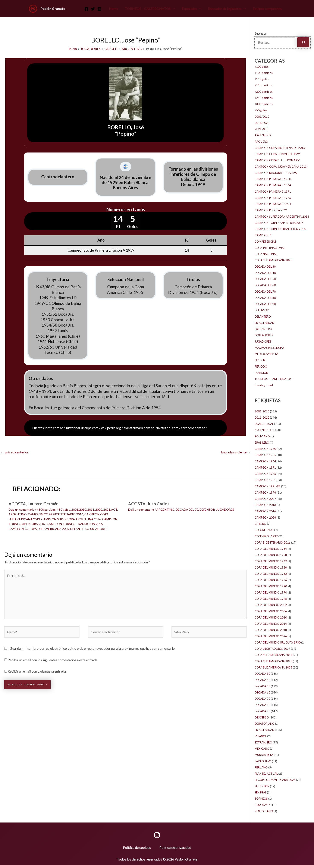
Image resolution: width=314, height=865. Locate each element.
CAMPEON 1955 (265, 455)
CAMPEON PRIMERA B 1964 (273, 185)
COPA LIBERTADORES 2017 (272, 648)
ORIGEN (260, 360)
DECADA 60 (262, 692)
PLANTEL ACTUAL (266, 773)
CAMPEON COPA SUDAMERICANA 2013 (281, 166)
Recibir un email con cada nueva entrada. (37, 671)
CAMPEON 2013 (265, 505)
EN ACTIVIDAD (264, 322)
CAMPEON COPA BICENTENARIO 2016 (55, 514)
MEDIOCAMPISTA (266, 354)
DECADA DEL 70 (187, 509)
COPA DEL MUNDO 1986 (271, 580)
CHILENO (260, 523)
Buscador (260, 33)
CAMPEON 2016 (265, 511)
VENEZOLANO (264, 811)
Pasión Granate (53, 8)
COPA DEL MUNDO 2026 (271, 636)
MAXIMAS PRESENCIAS (269, 347)
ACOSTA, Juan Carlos (148, 503)
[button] (173, 8)
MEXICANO (262, 748)
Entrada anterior (14, 452)
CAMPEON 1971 (265, 467)
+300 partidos (46, 509)
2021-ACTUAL (264, 423)
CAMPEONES (18, 529)
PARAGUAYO (263, 761)
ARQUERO (261, 141)
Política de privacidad (175, 847)
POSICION (261, 372)
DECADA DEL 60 (265, 285)
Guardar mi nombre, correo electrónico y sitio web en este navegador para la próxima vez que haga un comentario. (92, 648)
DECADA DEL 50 (265, 279)
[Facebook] (86, 9)
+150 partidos (264, 85)
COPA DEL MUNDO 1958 (271, 555)
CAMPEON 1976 (265, 473)
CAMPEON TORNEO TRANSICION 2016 (75, 524)
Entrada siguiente (236, 452)
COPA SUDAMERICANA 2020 (273, 661)
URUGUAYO (262, 804)
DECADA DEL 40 (265, 272)
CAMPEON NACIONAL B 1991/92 (276, 172)
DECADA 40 (262, 680)
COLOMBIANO (264, 530)
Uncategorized (264, 385)
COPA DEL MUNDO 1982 (271, 573)
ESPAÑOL (261, 736)
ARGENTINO (18, 514)
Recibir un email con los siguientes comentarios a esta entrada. (53, 660)
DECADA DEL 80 (265, 297)
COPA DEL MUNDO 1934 (271, 548)
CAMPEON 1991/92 (267, 486)
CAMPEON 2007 (265, 498)
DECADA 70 (262, 698)
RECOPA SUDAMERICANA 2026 (275, 779)
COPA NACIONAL (266, 254)
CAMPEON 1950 (265, 448)
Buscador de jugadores (225, 8)
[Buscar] (303, 42)
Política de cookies (137, 847)
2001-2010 (262, 411)
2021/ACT (110, 509)
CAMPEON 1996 (265, 492)
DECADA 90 (262, 711)
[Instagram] (99, 9)
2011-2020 (262, 417)
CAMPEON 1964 (265, 461)
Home (113, 8)
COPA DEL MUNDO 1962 (271, 561)
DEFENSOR (207, 509)
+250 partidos (264, 98)
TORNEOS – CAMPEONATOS (148, 8)
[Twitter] (93, 9)
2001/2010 (78, 509)
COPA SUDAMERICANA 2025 (48, 529)
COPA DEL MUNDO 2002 (271, 605)
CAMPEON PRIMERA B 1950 (273, 179)
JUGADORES (98, 529)
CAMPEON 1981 (265, 480)
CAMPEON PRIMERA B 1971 (273, 191)
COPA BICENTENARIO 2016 (273, 542)
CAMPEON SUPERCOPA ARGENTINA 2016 (71, 519)
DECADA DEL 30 (265, 266)
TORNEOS (261, 798)
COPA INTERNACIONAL (270, 247)
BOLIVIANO (262, 436)
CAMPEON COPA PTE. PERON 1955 (278, 160)
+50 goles (63, 509)
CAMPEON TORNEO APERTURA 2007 (279, 222)
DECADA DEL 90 (265, 304)
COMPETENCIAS (265, 241)
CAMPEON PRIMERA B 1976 (273, 197)
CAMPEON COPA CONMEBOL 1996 (278, 154)
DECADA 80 (262, 705)
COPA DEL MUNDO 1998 (271, 598)
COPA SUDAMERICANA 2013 (273, 655)
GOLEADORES (264, 335)
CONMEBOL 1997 (266, 536)
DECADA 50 (262, 686)
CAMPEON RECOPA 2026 (271, 210)
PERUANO (261, 767)
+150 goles (262, 79)
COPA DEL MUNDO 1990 (271, 586)
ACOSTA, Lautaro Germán (34, 503)
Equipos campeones (267, 8)
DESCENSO (262, 717)
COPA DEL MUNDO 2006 (271, 611)
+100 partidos (264, 73)
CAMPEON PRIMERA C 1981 (273, 204)
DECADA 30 (262, 673)
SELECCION (262, 786)
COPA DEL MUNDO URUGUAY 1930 (278, 642)
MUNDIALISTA (264, 755)
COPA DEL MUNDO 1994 (271, 592)
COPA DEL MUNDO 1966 (271, 567)
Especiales (189, 8)
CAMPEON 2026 (265, 517)
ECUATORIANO (264, 723)
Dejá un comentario (21, 509)
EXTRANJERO (263, 329)
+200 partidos (264, 91)
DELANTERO (79, 529)
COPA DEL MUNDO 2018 (271, 630)
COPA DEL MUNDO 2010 (271, 617)
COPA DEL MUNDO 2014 (271, 623)
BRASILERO (262, 442)
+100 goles (262, 66)
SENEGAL (260, 792)
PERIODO (261, 366)
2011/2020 (94, 509)
